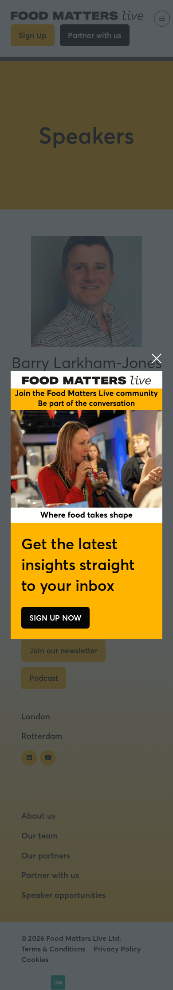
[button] (156, 358)
